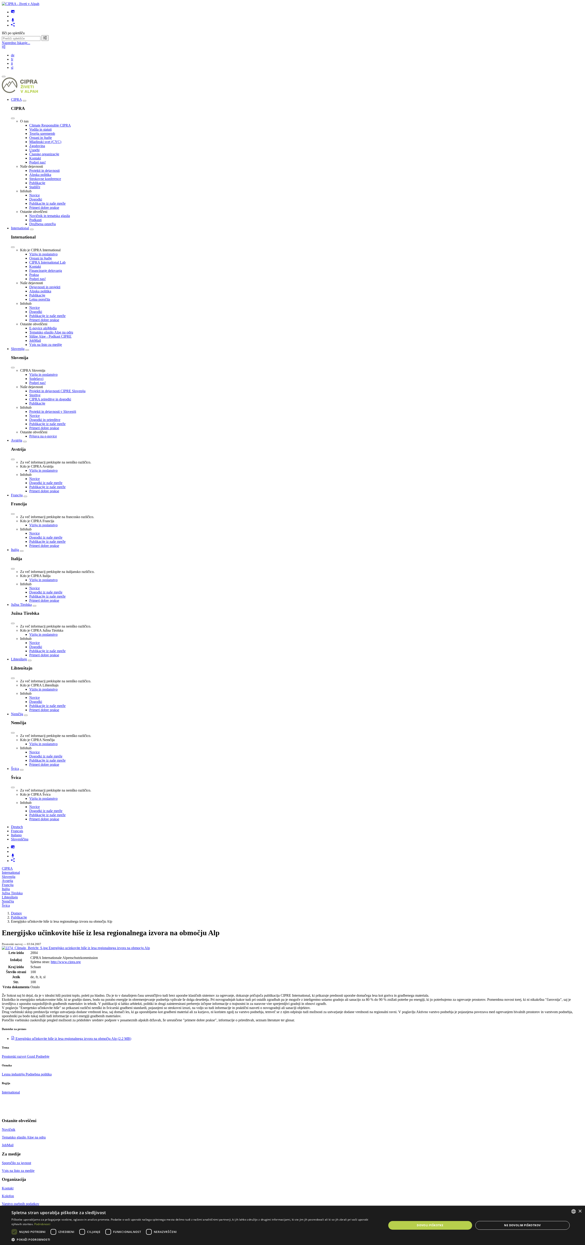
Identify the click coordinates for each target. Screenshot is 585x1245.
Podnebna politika (39, 1074)
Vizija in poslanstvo (43, 254)
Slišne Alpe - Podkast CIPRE (50, 336)
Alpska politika (40, 175)
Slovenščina (19, 839)
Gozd (31, 1056)
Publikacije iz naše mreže (47, 203)
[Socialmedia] (13, 25)
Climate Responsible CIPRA (50, 125)
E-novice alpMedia (43, 328)
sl (12, 67)
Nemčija (17, 714)
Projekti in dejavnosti (44, 170)
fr (12, 59)
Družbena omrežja (42, 224)
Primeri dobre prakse (44, 207)
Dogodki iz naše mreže (45, 483)
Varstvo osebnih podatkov (20, 1204)
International (20, 228)
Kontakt (35, 158)
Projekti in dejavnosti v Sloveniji (52, 411)
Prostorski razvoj (14, 1056)
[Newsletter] (13, 12)
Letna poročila (39, 299)
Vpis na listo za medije (45, 345)
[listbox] (573, 1211)
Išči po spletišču (13, 33)
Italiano (16, 835)
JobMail (35, 340)
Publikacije (37, 183)
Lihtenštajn (19, 659)
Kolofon (8, 1196)
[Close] (13, 118)
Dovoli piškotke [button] (430, 1225)
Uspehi (34, 150)
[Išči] (45, 38)
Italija (15, 550)
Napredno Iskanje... (16, 43)
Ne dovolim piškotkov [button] (522, 1225)
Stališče (34, 187)
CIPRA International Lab (47, 262)
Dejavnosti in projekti (44, 287)
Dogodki (35, 199)
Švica (15, 769)
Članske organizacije (44, 154)
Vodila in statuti (40, 129)
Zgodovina (37, 146)
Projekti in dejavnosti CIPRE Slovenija (57, 391)
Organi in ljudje (40, 138)
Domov (16, 913)
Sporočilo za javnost (16, 1163)
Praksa (34, 275)
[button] (193, 1239)
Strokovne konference (45, 179)
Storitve (34, 395)
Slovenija (17, 349)
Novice (34, 195)
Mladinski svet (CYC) (45, 142)
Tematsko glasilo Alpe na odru (51, 332)
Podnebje (42, 1056)
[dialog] (292, 1225)
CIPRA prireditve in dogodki (50, 399)
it (12, 63)
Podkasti (35, 220)
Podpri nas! (37, 162)
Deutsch (17, 827)
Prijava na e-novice (43, 436)
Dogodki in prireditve (44, 420)
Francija (17, 495)
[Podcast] (13, 21)
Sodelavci (36, 379)
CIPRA (16, 99)
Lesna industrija (14, 1074)
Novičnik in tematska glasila (49, 216)
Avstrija (16, 440)
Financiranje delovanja (45, 271)
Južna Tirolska (21, 605)
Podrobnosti (42, 1224)
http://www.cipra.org (66, 962)
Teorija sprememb (42, 133)
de (12, 55)
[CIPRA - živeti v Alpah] (20, 4)
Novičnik (8, 1129)
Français (17, 831)
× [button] (580, 1211)
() (73, 1039)
